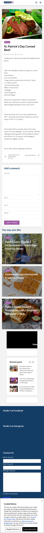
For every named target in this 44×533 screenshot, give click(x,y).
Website (6, 212)
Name (6, 197)
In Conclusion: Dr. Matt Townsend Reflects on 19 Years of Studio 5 (26, 389)
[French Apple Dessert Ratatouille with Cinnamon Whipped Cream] (22, 314)
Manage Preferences (12, 529)
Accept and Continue (29, 529)
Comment (7, 173)
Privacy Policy (11, 519)
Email (6, 205)
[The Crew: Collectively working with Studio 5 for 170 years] (14, 380)
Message (9, 471)
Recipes (7, 42)
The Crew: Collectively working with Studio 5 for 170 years (26, 381)
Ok (41, 500)
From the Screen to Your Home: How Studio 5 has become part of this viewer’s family (26, 370)
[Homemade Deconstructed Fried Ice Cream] (22, 281)
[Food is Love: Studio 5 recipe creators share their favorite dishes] (22, 249)
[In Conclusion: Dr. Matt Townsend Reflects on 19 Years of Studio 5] (14, 389)
